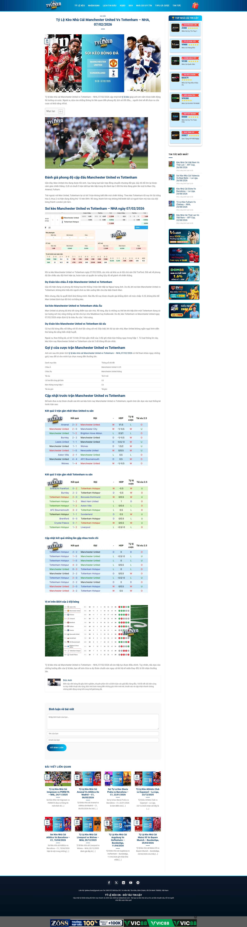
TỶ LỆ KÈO (80, 5)
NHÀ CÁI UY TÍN (144, 5)
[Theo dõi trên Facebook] (109, 882)
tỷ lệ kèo (125, 97)
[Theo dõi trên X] (116, 882)
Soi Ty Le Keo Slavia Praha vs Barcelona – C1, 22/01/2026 (117, 792)
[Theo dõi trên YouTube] (130, 882)
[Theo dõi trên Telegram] (137, 882)
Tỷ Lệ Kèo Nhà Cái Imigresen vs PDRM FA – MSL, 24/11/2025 (58, 792)
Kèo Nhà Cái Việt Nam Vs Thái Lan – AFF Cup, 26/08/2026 (187, 164)
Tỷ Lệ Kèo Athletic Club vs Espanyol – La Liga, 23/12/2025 (147, 792)
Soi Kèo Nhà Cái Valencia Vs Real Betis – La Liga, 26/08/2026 (187, 178)
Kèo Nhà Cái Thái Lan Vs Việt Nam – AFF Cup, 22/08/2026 (187, 217)
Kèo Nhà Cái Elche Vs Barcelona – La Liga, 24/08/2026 (186, 191)
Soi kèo (103, 16)
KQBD (122, 5)
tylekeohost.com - (124, 898)
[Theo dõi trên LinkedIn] (123, 882)
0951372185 (110, 890)
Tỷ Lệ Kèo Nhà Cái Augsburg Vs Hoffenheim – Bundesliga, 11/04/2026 (118, 840)
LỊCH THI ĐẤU (110, 5)
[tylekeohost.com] (58, 6)
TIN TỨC (177, 5)
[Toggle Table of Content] (59, 111)
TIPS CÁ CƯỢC (162, 5)
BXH (131, 5)
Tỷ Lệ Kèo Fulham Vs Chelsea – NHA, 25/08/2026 (186, 204)
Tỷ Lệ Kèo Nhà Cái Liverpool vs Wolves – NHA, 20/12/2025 (88, 837)
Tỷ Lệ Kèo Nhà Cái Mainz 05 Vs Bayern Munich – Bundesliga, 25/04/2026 (148, 838)
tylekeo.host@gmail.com (94, 890)
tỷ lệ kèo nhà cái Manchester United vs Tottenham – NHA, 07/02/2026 (100, 353)
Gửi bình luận (56, 748)
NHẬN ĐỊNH (94, 5)
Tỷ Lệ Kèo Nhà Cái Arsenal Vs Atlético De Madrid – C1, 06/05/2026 (88, 793)
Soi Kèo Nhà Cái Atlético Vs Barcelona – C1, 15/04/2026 (58, 837)
